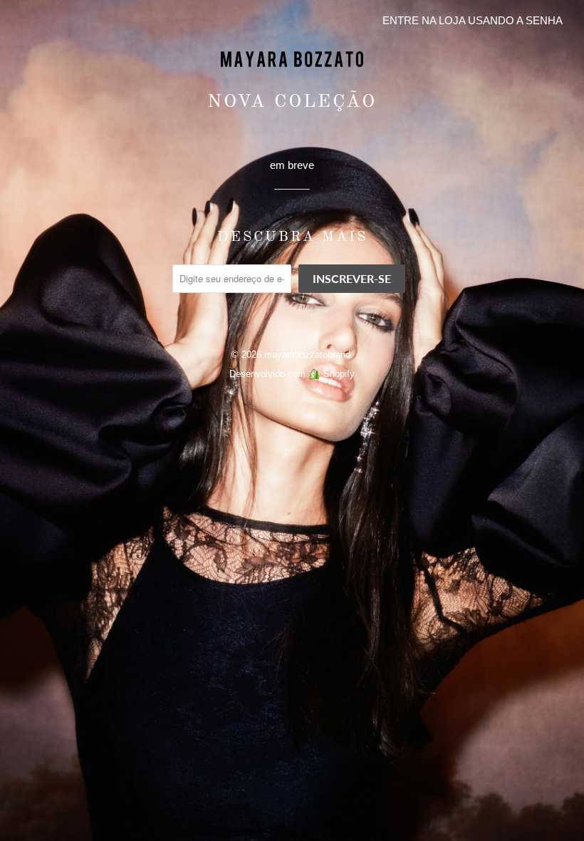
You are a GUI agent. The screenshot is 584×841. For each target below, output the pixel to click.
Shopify (339, 373)
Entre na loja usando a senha (472, 20)
